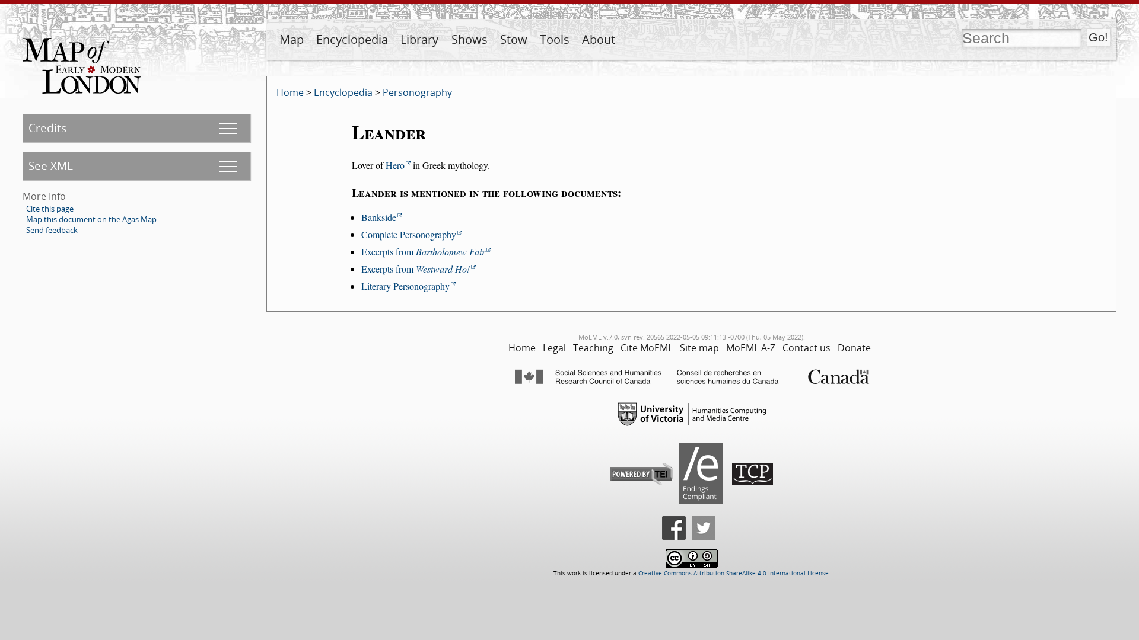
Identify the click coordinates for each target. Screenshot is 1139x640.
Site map (699, 347)
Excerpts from (423, 251)
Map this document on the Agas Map (91, 219)
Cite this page (50, 208)
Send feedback (52, 230)
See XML (50, 166)
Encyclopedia (352, 39)
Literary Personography (405, 286)
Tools (555, 39)
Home (290, 92)
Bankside (378, 217)
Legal (554, 347)
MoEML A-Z (750, 347)
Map (291, 39)
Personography (417, 92)
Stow (513, 39)
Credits (47, 128)
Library (419, 39)
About (598, 39)
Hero (395, 165)
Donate (854, 347)
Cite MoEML (647, 347)
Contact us (806, 347)
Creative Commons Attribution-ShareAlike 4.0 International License (733, 573)
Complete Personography (408, 234)
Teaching (593, 347)
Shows (469, 39)
